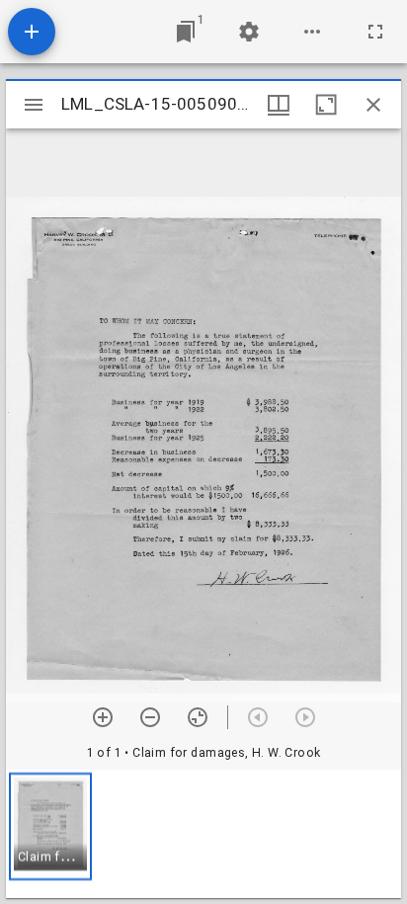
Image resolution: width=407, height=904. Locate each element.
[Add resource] (31, 31)
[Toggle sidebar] (33, 104)
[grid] (203, 834)
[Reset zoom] (197, 717)
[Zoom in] (102, 717)
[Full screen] (375, 31)
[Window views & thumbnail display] (278, 104)
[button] (50, 826)
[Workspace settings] (249, 31)
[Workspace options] (312, 31)
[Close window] (373, 104)
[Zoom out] (150, 717)
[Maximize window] (326, 104)
